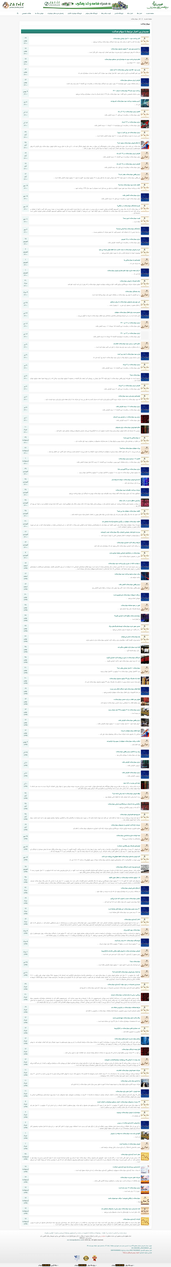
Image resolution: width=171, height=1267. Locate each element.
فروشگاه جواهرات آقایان (75, 13)
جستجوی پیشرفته (70, 1233)
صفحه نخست (150, 13)
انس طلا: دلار (122, 1265)
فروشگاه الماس (119, 13)
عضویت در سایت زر (82, 1233)
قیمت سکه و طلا (106, 13)
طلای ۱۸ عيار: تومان (85, 1265)
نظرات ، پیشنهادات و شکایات (97, 1233)
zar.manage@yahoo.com (75, 1240)
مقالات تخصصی (26, 13)
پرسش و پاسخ (59, 1233)
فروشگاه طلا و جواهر (91, 13)
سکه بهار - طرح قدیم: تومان (48, 1265)
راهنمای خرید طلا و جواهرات (55, 13)
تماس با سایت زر (112, 1233)
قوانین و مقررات (49, 1233)
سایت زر (102, 1236)
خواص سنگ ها (39, 13)
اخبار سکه (130, 13)
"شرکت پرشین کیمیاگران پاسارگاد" (130, 1253)
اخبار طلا (139, 13)
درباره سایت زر (122, 1233)
